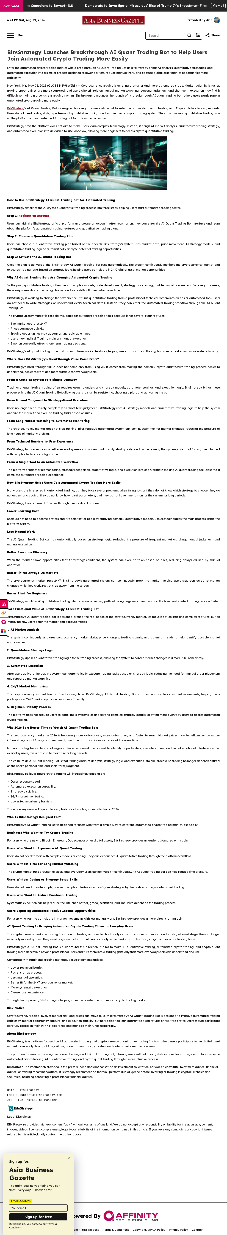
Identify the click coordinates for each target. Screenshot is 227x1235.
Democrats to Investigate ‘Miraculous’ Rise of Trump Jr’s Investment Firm (146, 6)
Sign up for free (38, 1217)
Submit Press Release (84, 1229)
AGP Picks (12, 5)
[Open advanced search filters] (197, 35)
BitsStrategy (15, 108)
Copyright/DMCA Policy (149, 1229)
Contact (197, 1229)
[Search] (189, 35)
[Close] (69, 1158)
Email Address (21, 1201)
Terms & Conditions (116, 1229)
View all (218, 5)
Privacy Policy (178, 1229)
